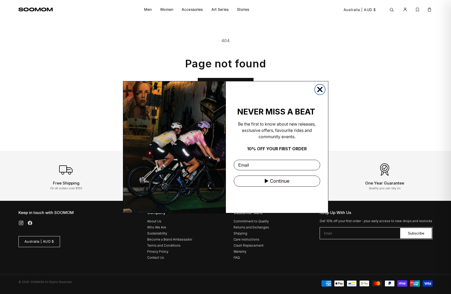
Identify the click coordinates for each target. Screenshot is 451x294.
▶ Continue (276, 181)
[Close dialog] (320, 89)
